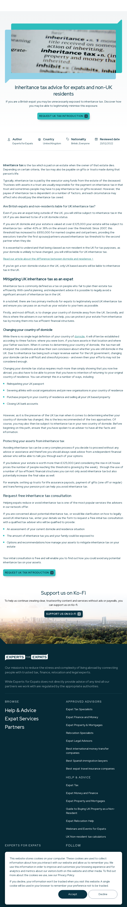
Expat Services (22, 718)
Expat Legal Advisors (79, 740)
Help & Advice (20, 710)
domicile (79, 336)
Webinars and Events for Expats (86, 828)
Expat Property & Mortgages (84, 725)
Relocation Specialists (80, 733)
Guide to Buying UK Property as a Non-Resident (90, 811)
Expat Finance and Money (82, 717)
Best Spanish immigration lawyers (87, 760)
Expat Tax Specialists (79, 709)
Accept (72, 894)
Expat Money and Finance (82, 793)
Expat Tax (72, 785)
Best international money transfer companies (87, 751)
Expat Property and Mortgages (85, 801)
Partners (14, 727)
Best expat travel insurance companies (90, 768)
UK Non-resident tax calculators (86, 836)
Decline (103, 894)
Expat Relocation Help (80, 821)
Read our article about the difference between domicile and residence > (48, 259)
